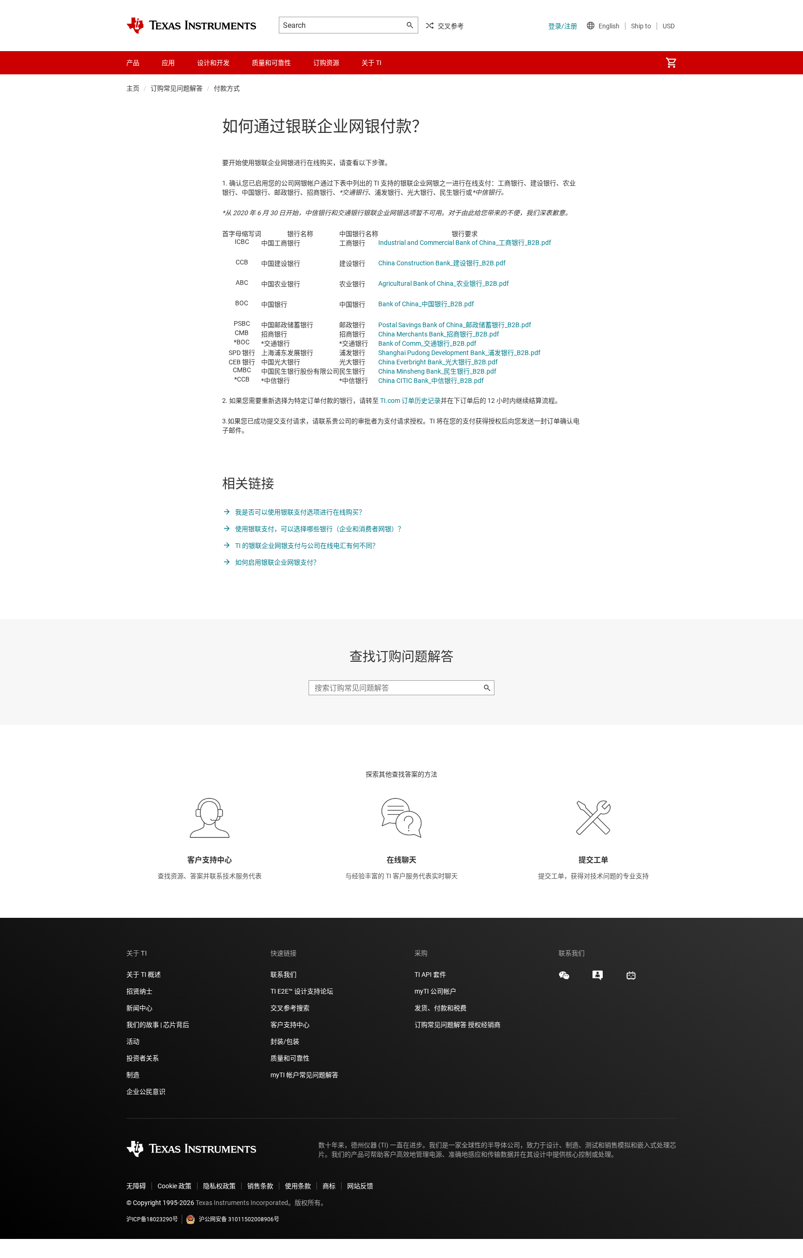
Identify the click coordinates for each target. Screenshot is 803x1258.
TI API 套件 (430, 974)
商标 (329, 1186)
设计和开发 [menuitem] (213, 62)
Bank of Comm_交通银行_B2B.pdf (427, 343)
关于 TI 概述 (143, 974)
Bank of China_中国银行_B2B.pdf (426, 304)
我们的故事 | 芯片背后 (157, 1024)
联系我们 (283, 974)
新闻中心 (139, 1008)
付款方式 (227, 88)
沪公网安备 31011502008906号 (239, 1219)
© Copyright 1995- (160, 1202)
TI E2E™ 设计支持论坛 (301, 991)
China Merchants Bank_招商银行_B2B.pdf (438, 334)
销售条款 (260, 1186)
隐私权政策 (219, 1186)
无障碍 (136, 1186)
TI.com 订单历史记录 (410, 400)
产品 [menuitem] (132, 62)
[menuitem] (671, 62)
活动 (132, 1041)
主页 (132, 88)
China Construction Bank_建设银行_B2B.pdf (442, 263)
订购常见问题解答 (177, 88)
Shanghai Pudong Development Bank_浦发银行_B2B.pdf (459, 352)
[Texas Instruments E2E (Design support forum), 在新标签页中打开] (597, 978)
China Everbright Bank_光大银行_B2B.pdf (438, 362)
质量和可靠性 (290, 1058)
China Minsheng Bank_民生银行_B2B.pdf (437, 371)
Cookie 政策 (174, 1186)
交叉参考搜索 (289, 1008)
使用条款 (298, 1186)
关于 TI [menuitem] (372, 62)
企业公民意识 (145, 1091)
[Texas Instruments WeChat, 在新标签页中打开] (564, 978)
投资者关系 (142, 1058)
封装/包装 (284, 1041)
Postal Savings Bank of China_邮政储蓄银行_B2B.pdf (454, 325)
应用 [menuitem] (168, 62)
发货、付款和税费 (441, 1008)
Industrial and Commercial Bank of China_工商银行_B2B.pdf (464, 242)
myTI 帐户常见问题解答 (304, 1075)
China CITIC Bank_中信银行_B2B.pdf (431, 380)
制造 (132, 1075)
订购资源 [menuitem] (326, 62)
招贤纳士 (139, 991)
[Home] (191, 25)
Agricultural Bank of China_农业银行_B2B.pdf (443, 283)
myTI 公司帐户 (435, 991)
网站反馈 (360, 1186)
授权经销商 (484, 1024)
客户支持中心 (289, 1024)
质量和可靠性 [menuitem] (271, 62)
